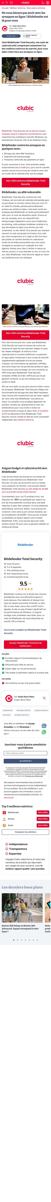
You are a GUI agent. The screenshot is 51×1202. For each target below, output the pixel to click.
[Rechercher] (6, 3)
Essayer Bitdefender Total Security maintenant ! (25, 644)
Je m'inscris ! (25, 761)
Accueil (5, 8)
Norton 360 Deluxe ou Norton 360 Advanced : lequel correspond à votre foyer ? (20, 928)
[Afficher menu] (3, 2)
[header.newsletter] (11, 3)
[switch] (43, 2)
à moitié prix (24, 168)
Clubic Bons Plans (19, 26)
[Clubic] (25, 3)
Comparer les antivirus (25, 832)
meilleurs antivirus (25, 420)
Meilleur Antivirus (17, 8)
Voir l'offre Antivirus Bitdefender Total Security (25, 182)
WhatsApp (24, 727)
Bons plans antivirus (36, 8)
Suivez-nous (11, 36)
